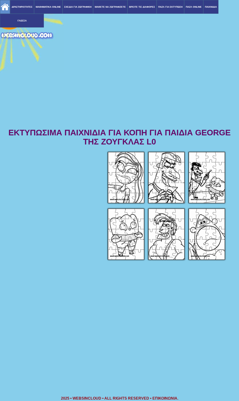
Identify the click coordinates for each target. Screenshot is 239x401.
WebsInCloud (87, 398)
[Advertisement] (119, 90)
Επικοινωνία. (165, 398)
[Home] (5, 6)
